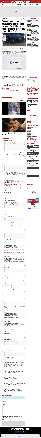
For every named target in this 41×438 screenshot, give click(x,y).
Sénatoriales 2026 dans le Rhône (35, 134)
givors (8, 88)
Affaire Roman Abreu (34, 128)
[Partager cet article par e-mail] (20, 85)
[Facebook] (3, 2)
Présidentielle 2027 (34, 130)
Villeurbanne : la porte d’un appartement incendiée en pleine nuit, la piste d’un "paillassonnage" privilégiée (35, 41)
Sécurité (32, 34)
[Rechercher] (38, 1)
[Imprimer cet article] (18, 85)
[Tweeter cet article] (7, 85)
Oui (28, 106)
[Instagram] (8, 2)
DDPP (4, 88)
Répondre (5, 156)
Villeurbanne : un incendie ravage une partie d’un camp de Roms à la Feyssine (32, 94)
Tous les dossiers (36, 141)
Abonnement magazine (5, 4)
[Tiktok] (12, 2)
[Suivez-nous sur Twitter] (18, 432)
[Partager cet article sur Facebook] (5, 85)
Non (28, 107)
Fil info (12, 4)
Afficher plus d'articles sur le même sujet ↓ (6, 97)
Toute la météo (36, 194)
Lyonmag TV (37, 4)
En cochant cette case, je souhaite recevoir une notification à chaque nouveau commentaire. (12, 417)
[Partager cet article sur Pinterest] (10, 85)
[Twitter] (6, 2)
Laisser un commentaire (5, 138)
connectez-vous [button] (10, 402)
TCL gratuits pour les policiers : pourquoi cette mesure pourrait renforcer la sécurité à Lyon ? (35, 36)
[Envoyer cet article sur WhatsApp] (12, 85)
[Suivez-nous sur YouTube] (23, 432)
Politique (25, 4)
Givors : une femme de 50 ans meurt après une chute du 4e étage (16, 93)
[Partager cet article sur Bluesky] (14, 85)
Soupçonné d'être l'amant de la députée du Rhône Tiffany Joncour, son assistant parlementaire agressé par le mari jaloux (35, 31)
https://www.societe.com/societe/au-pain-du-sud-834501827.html (14, 252)
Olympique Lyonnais (34, 136)
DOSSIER (32, 127)
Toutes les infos (36, 49)
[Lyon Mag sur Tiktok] (25, 432)
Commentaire (4, 404)
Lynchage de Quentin (34, 139)
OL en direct (32, 24)
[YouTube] (10, 2)
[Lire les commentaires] (23, 85)
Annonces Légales (18, 4)
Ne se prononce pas (30, 109)
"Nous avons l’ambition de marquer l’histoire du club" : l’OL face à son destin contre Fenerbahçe (35, 27)
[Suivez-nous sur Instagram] (20, 432)
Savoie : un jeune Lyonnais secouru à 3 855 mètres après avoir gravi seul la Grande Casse (35, 22)
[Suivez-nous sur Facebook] (33, 203)
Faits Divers (31, 4)
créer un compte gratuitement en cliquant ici (12, 424)
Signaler (25, 156)
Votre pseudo (4, 399)
